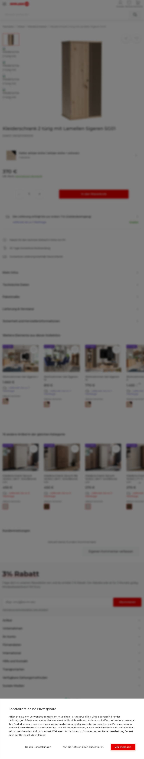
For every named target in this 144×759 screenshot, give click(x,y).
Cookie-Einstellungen (38, 746)
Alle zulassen (123, 746)
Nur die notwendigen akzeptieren (83, 746)
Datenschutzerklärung (32, 735)
